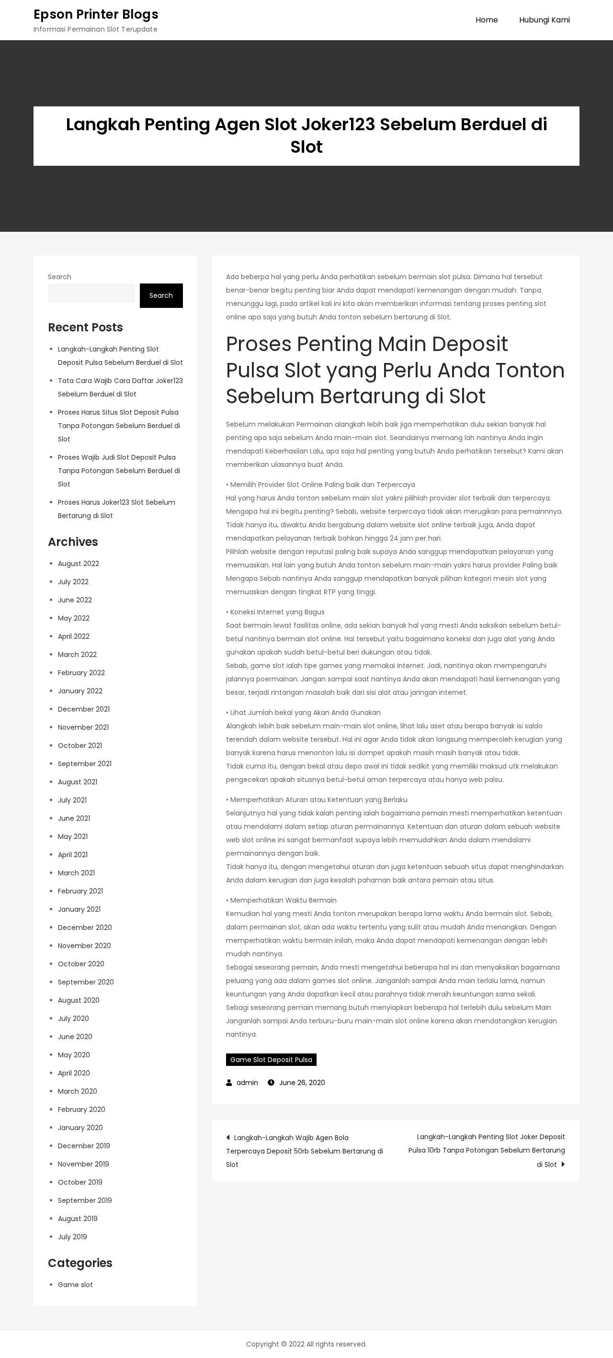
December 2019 (84, 1146)
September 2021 (85, 764)
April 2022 (74, 636)
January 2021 (79, 909)
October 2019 (80, 1182)
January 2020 (80, 1127)
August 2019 (78, 1218)
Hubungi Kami (544, 19)
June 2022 (75, 600)
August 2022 (78, 563)
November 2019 (83, 1164)
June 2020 (75, 1036)
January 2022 (80, 691)
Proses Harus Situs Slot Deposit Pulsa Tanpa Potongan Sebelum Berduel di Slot (119, 425)
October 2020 (81, 964)
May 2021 (73, 836)
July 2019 (72, 1237)
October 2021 (80, 745)
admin (247, 1082)
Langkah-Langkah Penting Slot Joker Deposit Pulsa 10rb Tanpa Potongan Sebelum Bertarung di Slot (487, 1150)
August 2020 (79, 1000)
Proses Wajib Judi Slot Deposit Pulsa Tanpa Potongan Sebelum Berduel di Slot (119, 471)
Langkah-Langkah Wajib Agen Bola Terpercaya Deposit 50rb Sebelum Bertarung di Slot (304, 1151)
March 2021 (76, 873)
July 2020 (73, 1018)
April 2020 (74, 1073)
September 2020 (86, 982)
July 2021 (72, 800)
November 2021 (83, 727)
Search (59, 277)
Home (487, 19)
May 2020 (74, 1055)
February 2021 (80, 891)
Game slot (75, 1285)
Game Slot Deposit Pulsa (271, 1059)
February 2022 (81, 673)
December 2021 (84, 709)
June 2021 (74, 818)
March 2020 (77, 1091)
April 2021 (73, 855)
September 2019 (85, 1200)
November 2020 (84, 946)
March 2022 (77, 654)
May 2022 (74, 618)
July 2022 (73, 582)
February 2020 (81, 1109)
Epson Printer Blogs (96, 14)
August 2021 (77, 782)
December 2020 (85, 927)
